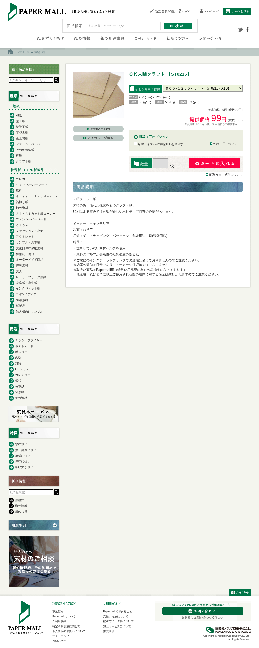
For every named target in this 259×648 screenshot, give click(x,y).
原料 (19, 190)
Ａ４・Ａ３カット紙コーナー (35, 213)
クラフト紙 (23, 161)
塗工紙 (20, 121)
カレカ (20, 179)
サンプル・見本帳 (28, 242)
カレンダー (22, 375)
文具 (19, 271)
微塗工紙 (22, 127)
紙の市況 (21, 511)
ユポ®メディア (26, 294)
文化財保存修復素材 (29, 248)
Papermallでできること (117, 611)
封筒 (18, 363)
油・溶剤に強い (25, 450)
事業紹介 (57, 611)
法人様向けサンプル (29, 312)
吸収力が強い (24, 467)
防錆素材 (22, 300)
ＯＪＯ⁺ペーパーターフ (31, 185)
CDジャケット (25, 369)
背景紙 (19, 392)
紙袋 (18, 381)
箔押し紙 (22, 202)
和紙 (19, 115)
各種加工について (225, 144)
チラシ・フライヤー (28, 340)
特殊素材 (22, 265)
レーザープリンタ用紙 (31, 277)
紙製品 (20, 306)
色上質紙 (22, 138)
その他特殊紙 (25, 150)
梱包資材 (22, 208)
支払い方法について (115, 616)
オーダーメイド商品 (29, 259)
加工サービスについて (117, 626)
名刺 (18, 358)
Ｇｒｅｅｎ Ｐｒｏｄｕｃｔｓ (37, 196)
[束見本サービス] (33, 421)
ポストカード (24, 346)
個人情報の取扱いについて (69, 631)
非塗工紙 (22, 132)
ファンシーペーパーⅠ (31, 144)
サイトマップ (60, 635)
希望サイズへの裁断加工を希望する (161, 144)
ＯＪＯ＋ (22, 225)
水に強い (21, 444)
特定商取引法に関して (66, 626)
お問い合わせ (60, 640)
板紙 (19, 156)
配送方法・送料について (226, 174)
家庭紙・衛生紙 (26, 283)
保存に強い (22, 461)
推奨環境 (108, 631)
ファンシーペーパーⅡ (31, 219)
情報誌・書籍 (25, 254)
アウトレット (25, 236)
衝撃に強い (22, 456)
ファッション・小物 (29, 231)
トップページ (21, 52)
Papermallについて (64, 616)
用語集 (19, 500)
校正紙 (19, 386)
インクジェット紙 (28, 288)
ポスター (21, 352)
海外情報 (21, 506)
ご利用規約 (59, 621)
